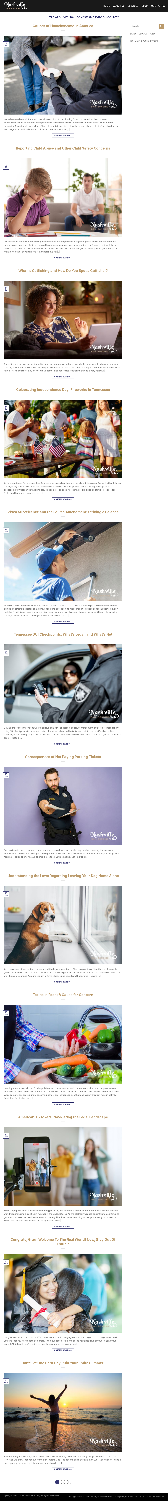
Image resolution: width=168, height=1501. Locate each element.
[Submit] (161, 26)
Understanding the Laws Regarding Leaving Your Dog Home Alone (63, 876)
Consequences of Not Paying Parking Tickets (63, 757)
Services (133, 6)
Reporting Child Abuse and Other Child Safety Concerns (63, 148)
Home (106, 6)
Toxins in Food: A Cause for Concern (63, 995)
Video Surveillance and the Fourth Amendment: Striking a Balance (63, 512)
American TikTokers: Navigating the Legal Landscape (63, 1117)
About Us (118, 6)
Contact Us (158, 6)
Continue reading (63, 135)
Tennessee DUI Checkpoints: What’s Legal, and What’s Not (63, 634)
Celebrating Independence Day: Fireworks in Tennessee (63, 390)
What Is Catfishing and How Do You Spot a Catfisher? (63, 271)
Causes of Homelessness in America (63, 26)
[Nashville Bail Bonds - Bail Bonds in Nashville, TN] (16, 5)
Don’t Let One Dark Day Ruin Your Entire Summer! (63, 1363)
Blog (145, 6)
